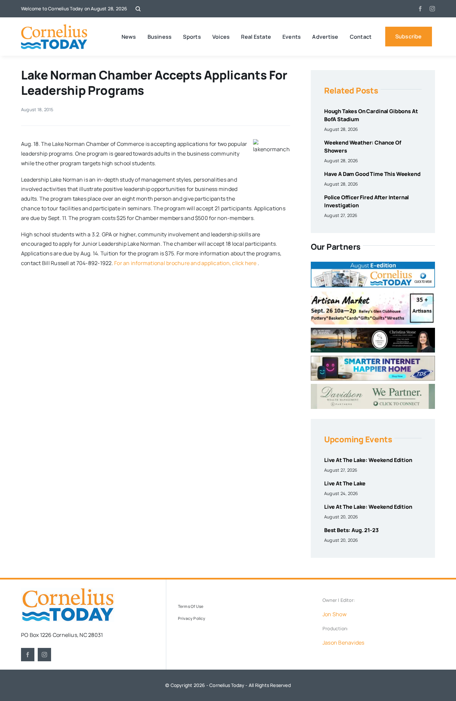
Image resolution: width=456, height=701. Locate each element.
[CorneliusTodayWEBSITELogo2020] (68, 590)
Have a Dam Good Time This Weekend (372, 174)
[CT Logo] (54, 26)
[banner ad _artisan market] (373, 293)
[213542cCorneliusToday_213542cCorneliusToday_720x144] (373, 358)
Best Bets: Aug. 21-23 (351, 530)
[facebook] (420, 8)
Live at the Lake (345, 483)
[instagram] (432, 8)
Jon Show (334, 614)
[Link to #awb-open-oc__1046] (138, 8)
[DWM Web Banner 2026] (373, 386)
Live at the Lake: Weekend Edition (368, 460)
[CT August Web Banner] (373, 264)
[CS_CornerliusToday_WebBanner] (373, 330)
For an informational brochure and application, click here (185, 263)
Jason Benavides (343, 642)
